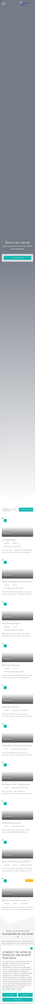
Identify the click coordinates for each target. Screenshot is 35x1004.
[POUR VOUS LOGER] (26, 3)
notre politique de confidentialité (12, 991)
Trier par (5, 508)
